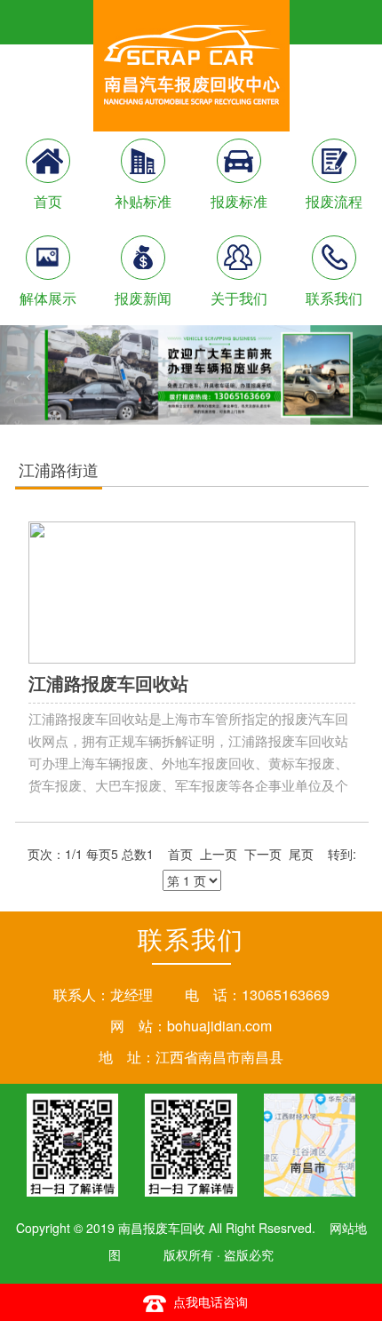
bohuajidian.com (219, 1025)
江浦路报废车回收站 (108, 683)
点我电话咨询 (210, 1301)
